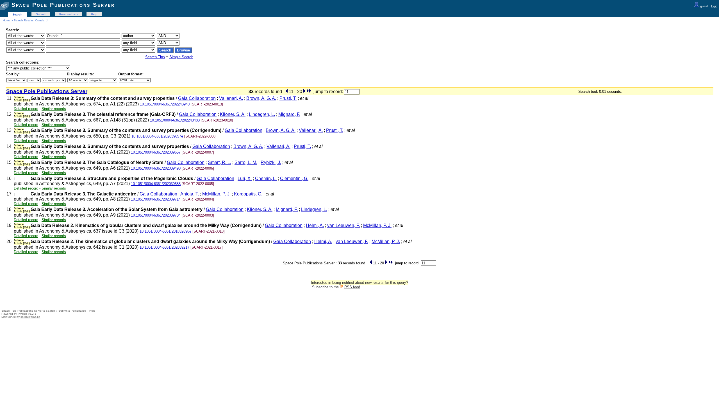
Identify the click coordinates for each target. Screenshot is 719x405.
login (714, 6)
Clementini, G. (294, 178)
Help (94, 14)
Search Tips (155, 57)
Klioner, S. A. (232, 114)
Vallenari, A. (231, 98)
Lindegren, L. (262, 114)
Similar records (54, 109)
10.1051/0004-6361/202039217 (164, 247)
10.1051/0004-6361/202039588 (156, 184)
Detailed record (26, 109)
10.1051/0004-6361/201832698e (165, 231)
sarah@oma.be (30, 316)
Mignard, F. (289, 114)
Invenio (22, 313)
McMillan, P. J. (216, 194)
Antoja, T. (189, 194)
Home (6, 20)
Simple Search (181, 57)
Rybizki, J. (271, 162)
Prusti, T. (288, 98)
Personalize (67, 14)
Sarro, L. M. (246, 162)
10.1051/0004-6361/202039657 (156, 152)
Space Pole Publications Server (63, 5)
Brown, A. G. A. (261, 98)
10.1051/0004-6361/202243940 (165, 104)
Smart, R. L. (219, 162)
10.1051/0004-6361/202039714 (156, 199)
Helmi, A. (315, 225)
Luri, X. (245, 178)
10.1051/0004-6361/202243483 (175, 120)
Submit (40, 14)
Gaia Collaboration (197, 98)
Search (17, 14)
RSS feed (352, 287)
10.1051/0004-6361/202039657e (157, 136)
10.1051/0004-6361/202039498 (156, 168)
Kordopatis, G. (248, 194)
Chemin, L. (266, 178)
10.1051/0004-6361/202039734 (156, 215)
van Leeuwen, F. (343, 225)
